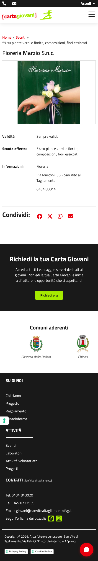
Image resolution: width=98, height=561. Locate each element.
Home (6, 37)
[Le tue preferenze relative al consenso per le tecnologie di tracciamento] (4, 420)
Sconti (21, 37)
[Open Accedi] (94, 3)
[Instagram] (59, 518)
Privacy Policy (17, 551)
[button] (39, 216)
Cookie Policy (43, 551)
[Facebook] (51, 518)
